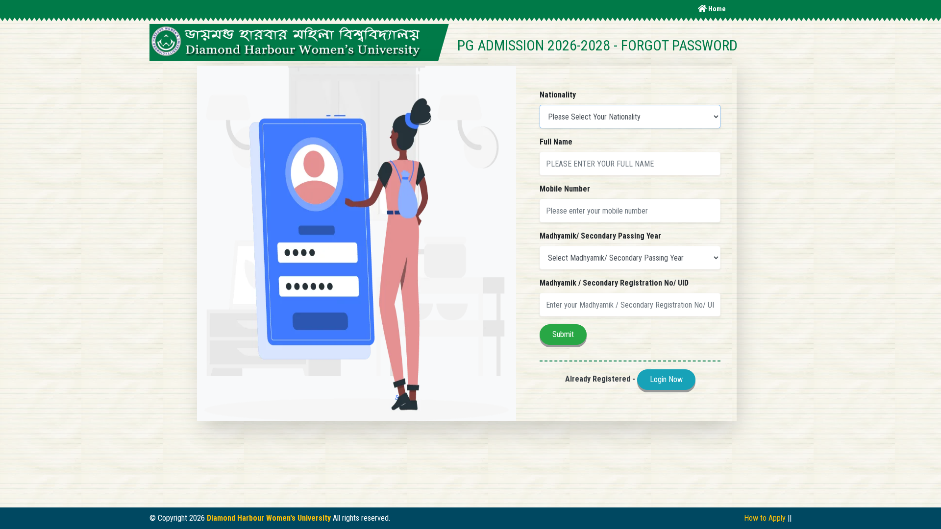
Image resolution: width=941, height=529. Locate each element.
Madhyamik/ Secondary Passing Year (600, 235)
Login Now (666, 379)
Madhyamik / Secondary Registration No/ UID (614, 283)
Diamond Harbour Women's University (269, 518)
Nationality (558, 94)
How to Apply (765, 518)
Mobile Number (565, 188)
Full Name (556, 141)
